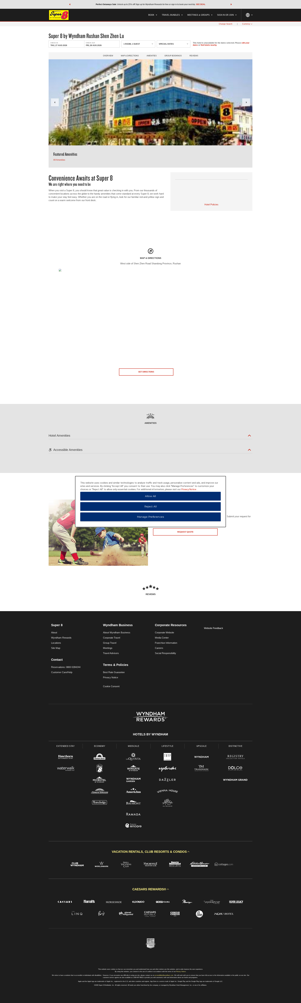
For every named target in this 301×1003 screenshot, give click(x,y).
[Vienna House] (167, 792)
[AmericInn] (133, 792)
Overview (108, 56)
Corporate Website (164, 632)
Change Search (225, 24)
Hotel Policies (211, 204)
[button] (70, 4)
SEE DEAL (200, 4)
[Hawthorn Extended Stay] (65, 757)
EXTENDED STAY (65, 746)
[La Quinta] (133, 757)
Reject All (150, 506)
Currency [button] (246, 24)
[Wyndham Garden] (133, 780)
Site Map (55, 648)
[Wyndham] (201, 757)
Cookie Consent (111, 686)
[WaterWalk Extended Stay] (65, 769)
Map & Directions (130, 56)
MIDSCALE (133, 746)
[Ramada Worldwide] (133, 814)
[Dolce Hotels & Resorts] (235, 769)
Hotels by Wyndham (150, 734)
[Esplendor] (167, 769)
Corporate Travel (111, 637)
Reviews (194, 56)
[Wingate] (133, 769)
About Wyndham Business (116, 632)
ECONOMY (99, 746)
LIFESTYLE (168, 746)
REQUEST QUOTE (185, 532)
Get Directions (146, 372)
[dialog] (150, 501)
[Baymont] (133, 803)
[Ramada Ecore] (133, 826)
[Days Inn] (99, 757)
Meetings (107, 648)
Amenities (152, 56)
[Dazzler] (167, 780)
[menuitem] (152, 15)
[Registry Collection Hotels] (235, 757)
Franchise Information (166, 642)
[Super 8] (99, 769)
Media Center (162, 637)
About (54, 632)
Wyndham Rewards (61, 637)
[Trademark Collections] (201, 769)
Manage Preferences (150, 516)
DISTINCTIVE (236, 746)
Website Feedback (213, 628)
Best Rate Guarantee (114, 672)
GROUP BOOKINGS (173, 56)
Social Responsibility (165, 653)
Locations (56, 642)
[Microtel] (99, 780)
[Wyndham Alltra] (167, 803)
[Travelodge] (99, 803)
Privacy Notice (110, 677)
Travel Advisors (111, 653)
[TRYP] (167, 757)
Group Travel (109, 642)
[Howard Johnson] (99, 792)
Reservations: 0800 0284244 (65, 667)
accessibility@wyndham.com (163, 975)
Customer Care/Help (61, 672)
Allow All (150, 496)
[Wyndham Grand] (235, 780)
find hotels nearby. (209, 45)
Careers (159, 648)
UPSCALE (201, 746)
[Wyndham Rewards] (150, 716)
